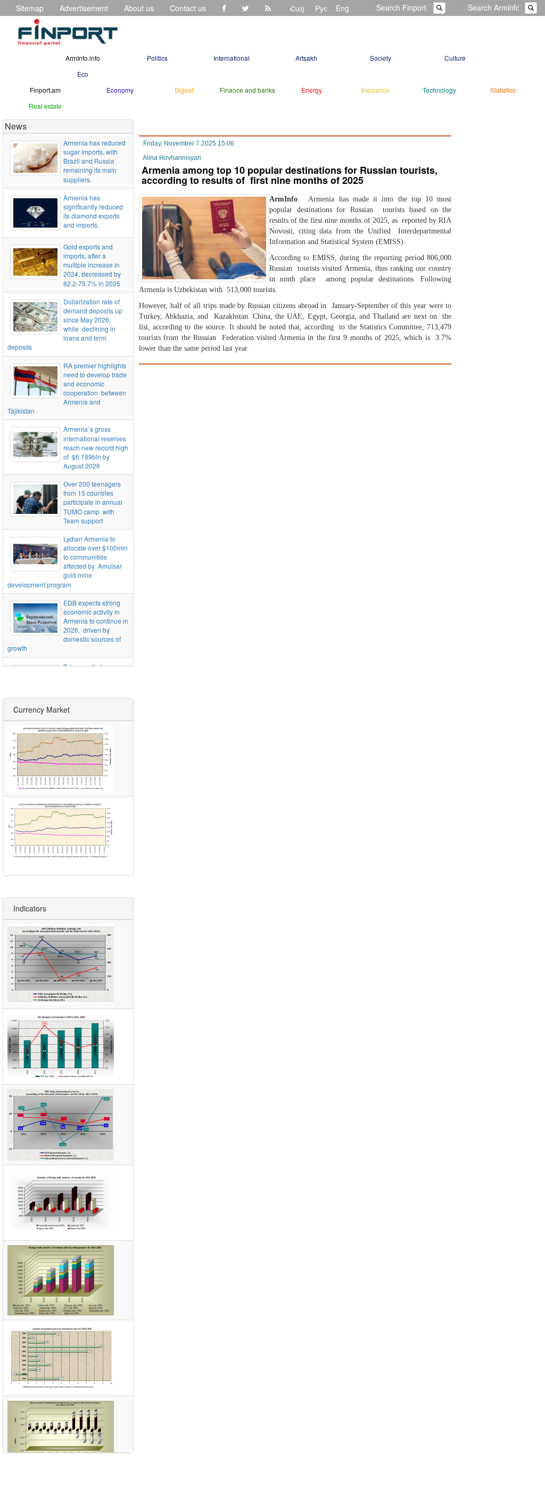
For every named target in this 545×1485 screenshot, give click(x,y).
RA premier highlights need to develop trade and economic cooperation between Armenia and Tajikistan (67, 388)
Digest (184, 89)
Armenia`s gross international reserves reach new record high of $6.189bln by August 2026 (95, 447)
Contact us (188, 8)
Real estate (45, 105)
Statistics (503, 89)
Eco (82, 73)
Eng (342, 8)
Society (380, 57)
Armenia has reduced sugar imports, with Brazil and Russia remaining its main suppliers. (94, 161)
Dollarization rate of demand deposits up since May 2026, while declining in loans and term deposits (64, 324)
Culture (455, 57)
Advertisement (84, 8)
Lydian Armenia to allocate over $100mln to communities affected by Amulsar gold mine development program (67, 561)
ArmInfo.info (82, 57)
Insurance (375, 89)
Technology (439, 89)
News (16, 126)
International (231, 57)
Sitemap (30, 8)
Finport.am (45, 89)
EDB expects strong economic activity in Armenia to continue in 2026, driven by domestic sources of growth (67, 625)
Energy (311, 89)
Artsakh (306, 57)
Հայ (297, 8)
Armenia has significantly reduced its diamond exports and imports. (93, 211)
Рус (321, 8)
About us (139, 8)
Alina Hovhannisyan (172, 158)
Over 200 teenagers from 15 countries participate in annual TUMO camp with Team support (92, 502)
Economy (120, 89)
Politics (157, 57)
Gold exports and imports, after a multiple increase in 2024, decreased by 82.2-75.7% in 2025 (92, 265)
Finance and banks (247, 89)
